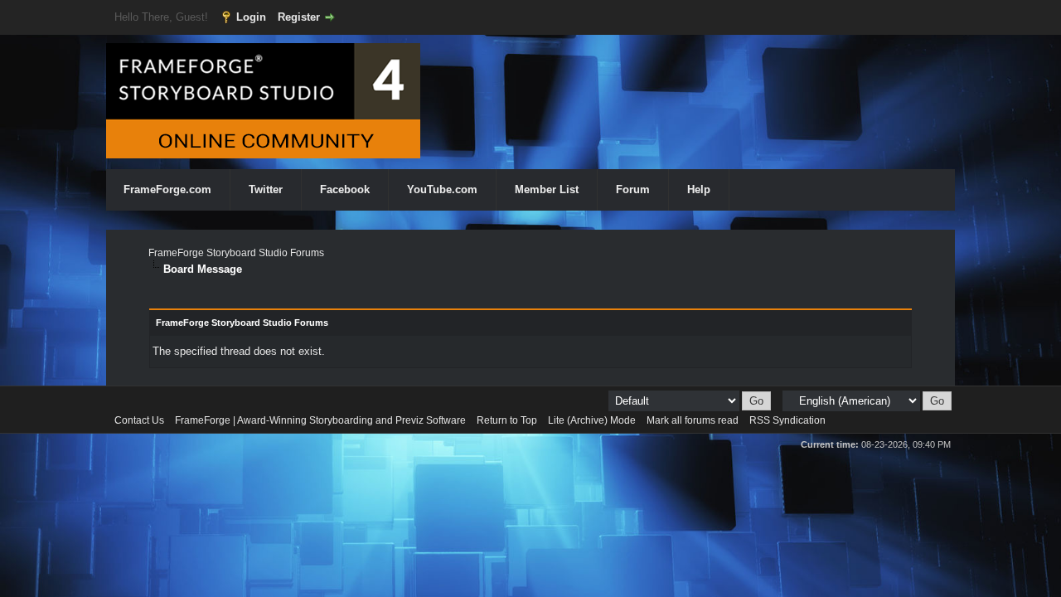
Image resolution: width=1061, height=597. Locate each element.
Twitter (266, 189)
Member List (547, 189)
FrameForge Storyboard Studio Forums (236, 253)
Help (698, 189)
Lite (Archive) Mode (592, 420)
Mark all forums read (693, 420)
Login (251, 17)
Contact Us (139, 420)
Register (299, 17)
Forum (633, 189)
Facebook (345, 189)
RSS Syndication (787, 420)
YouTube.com (442, 189)
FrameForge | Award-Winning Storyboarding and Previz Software (320, 420)
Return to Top (507, 420)
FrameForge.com (167, 189)
